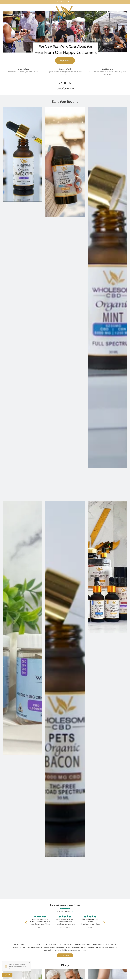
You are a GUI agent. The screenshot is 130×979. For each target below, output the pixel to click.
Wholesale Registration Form (15, 14)
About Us (33, 10)
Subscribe (44, 10)
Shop (14, 10)
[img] (65, 908)
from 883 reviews (63, 911)
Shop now (22, 304)
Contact (22, 10)
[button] (26, 922)
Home (8, 10)
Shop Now (107, 699)
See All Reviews (65, 955)
